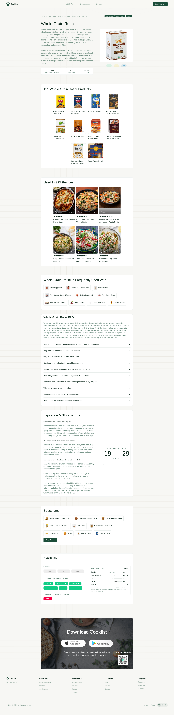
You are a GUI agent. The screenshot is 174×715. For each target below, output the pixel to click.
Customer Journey (45, 682)
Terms (153, 705)
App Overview (77, 682)
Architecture (43, 689)
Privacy (146, 705)
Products (75, 686)
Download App (160, 4)
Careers (107, 686)
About (107, 682)
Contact (107, 689)
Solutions (42, 686)
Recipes (74, 689)
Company (99, 4)
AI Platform (70, 4)
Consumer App (85, 4)
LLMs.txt (138, 705)
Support (75, 692)
